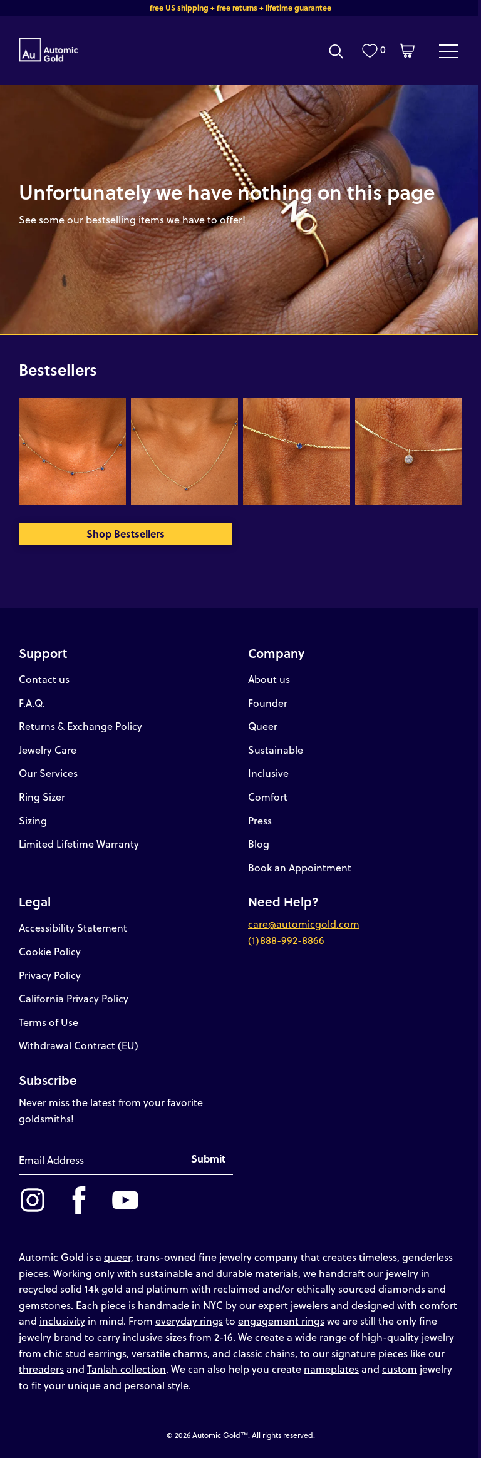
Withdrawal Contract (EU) (78, 1045)
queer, (118, 1257)
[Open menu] (448, 50)
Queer (262, 726)
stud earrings (96, 1353)
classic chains (264, 1353)
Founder (267, 703)
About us (269, 679)
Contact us (44, 679)
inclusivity (62, 1320)
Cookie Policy (50, 951)
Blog (258, 843)
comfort (438, 1305)
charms (190, 1353)
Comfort (267, 796)
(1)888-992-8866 (286, 940)
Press (260, 820)
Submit (208, 1158)
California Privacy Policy (73, 998)
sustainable (166, 1273)
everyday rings (189, 1320)
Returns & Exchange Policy (80, 726)
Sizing (33, 820)
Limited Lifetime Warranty (79, 843)
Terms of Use (48, 1022)
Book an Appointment (299, 867)
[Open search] (336, 51)
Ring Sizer (42, 796)
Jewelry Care (47, 749)
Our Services (48, 773)
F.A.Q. (32, 703)
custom (399, 1369)
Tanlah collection (126, 1369)
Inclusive (268, 773)
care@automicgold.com (303, 923)
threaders (41, 1369)
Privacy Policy (50, 975)
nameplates (331, 1369)
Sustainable (275, 749)
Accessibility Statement (73, 927)
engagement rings (281, 1320)
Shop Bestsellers (125, 533)
